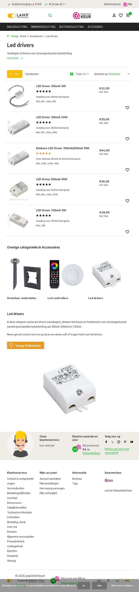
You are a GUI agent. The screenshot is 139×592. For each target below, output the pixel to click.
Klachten (12, 550)
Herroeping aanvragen (52, 488)
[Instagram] (118, 442)
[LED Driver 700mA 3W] (19, 220)
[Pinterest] (125, 442)
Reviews (12, 531)
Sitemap (11, 560)
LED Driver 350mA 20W (52, 117)
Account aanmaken (50, 478)
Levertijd (12, 497)
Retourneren (14, 502)
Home (23, 36)
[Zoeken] (50, 15)
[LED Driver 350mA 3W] (19, 96)
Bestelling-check (16, 522)
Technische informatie (19, 512)
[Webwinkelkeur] (82, 15)
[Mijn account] (114, 15)
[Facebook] (106, 442)
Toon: (79, 73)
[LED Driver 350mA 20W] (19, 127)
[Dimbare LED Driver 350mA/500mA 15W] (19, 158)
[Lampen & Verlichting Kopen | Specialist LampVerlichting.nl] (18, 15)
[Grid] (71, 74)
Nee (99, 585)
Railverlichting (17, 26)
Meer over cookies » (122, 585)
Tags (75, 483)
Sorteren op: (101, 73)
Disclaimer (12, 555)
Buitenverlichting (71, 26)
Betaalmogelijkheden (19, 493)
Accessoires (95, 26)
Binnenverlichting (43, 26)
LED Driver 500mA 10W (51, 179)
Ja (84, 585)
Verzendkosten (15, 488)
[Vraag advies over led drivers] (25, 345)
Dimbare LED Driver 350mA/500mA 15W (62, 148)
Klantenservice (112, 4)
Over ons (12, 526)
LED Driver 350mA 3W (51, 86)
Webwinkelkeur (91, 453)
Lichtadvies (13, 517)
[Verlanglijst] (121, 15)
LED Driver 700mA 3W (51, 210)
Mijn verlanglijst (48, 493)
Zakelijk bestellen (17, 507)
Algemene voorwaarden (20, 536)
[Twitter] (112, 442)
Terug (14, 36)
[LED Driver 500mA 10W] (19, 189)
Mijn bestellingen (49, 483)
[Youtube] (131, 442)
